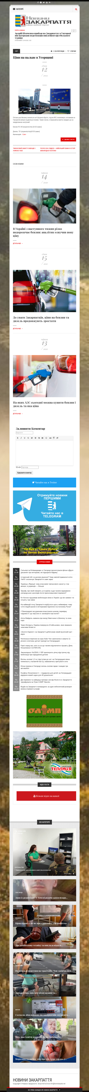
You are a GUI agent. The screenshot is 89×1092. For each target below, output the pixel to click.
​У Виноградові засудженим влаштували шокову (33, 870)
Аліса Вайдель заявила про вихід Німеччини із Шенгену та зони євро (46, 619)
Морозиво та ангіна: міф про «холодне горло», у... (41, 1059)
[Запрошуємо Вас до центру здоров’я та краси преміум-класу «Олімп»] (44, 711)
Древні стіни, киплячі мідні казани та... (36, 993)
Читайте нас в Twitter (46, 482)
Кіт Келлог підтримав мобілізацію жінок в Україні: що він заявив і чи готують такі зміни (47, 599)
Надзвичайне (19, 965)
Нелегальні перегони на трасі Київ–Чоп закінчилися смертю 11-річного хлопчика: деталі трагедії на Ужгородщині (46, 640)
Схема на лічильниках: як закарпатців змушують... (42, 1015)
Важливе (17, 1009)
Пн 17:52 (16, 653)
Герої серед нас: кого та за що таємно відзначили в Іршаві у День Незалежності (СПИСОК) (47, 647)
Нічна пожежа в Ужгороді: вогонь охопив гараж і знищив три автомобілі (44, 667)
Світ (24, 134)
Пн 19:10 (16, 619)
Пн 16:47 (16, 667)
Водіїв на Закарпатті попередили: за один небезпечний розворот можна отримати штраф (46, 688)
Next (75, 31)
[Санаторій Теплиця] (44, 755)
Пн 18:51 (16, 633)
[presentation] (17, 438)
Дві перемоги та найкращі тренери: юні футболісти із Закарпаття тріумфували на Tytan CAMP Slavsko (46, 681)
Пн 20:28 (16, 592)
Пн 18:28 (16, 640)
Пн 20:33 (16, 585)
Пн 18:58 (16, 626)
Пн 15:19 (16, 688)
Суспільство (19, 867)
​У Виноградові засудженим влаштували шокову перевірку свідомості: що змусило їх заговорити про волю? (44, 612)
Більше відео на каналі (47, 796)
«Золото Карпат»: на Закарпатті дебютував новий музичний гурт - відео (47, 633)
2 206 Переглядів (58, 51)
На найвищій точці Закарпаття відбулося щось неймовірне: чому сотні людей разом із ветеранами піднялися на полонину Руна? (46, 605)
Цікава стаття (69, 139)
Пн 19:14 (16, 612)
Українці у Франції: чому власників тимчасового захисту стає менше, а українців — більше (45, 585)
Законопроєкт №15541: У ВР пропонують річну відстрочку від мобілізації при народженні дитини (45, 653)
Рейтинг (73, 51)
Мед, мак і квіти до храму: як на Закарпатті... (38, 1037)
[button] (17, 438)
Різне (16, 1054)
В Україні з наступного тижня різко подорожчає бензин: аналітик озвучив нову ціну (43, 232)
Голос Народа (18, 892)
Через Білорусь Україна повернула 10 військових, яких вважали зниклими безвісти (46, 626)
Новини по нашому (20, 987)
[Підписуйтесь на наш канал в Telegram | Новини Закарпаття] (44, 506)
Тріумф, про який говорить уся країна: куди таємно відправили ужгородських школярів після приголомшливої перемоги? (45, 592)
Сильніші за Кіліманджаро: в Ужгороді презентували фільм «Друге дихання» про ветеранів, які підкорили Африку (47, 571)
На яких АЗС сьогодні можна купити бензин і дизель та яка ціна (44, 404)
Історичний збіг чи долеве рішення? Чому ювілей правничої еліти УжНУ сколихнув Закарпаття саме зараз (46, 578)
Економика (18, 918)
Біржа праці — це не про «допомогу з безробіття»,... (42, 923)
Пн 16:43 (16, 674)
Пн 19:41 (16, 605)
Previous (72, 31)
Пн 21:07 (16, 578)
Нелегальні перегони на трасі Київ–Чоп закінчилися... (44, 970)
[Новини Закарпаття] (44, 21)
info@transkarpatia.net (58, 1084)
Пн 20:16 (16, 599)
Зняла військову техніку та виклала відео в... (39, 945)
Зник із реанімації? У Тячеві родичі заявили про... (41, 897)
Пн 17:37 (16, 660)
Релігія (17, 1031)
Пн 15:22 (16, 681)
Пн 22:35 (16, 571)
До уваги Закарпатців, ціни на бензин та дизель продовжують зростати (41, 319)
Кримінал (18, 940)
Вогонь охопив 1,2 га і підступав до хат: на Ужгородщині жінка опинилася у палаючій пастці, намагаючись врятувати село (45, 660)
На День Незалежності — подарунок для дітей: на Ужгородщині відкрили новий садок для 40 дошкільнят (46, 674)
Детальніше (18, 243)
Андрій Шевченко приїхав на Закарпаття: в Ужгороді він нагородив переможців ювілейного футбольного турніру (43, 35)
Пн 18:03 (16, 647)
